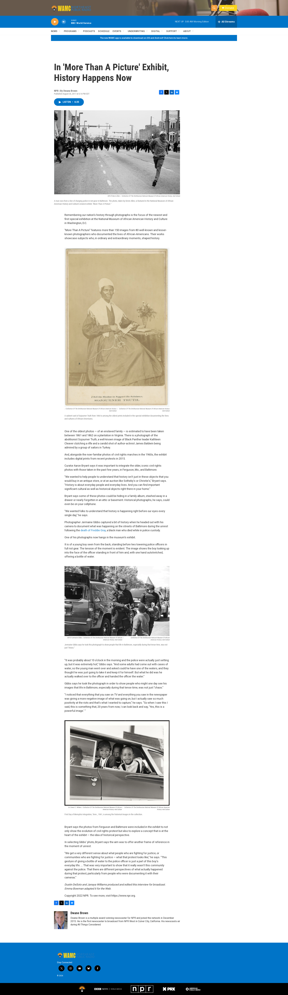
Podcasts (89, 31)
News (54, 31)
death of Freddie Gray (93, 530)
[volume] (63, 21)
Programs (70, 31)
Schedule (104, 31)
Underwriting (136, 31)
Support (171, 31)
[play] (54, 22)
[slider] (68, 21)
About (187, 31)
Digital (155, 31)
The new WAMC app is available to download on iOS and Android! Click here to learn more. (144, 38)
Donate (229, 7)
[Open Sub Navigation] (59, 31)
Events (117, 31)
